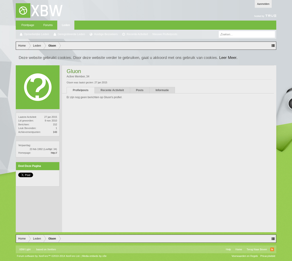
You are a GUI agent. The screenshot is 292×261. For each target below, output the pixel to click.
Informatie (162, 90)
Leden (66, 25)
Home (238, 249)
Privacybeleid (267, 256)
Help (228, 249)
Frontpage (27, 25)
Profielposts (81, 90)
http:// (54, 152)
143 (55, 132)
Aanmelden (263, 4)
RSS (272, 249)
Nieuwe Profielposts (164, 34)
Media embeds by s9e (94, 256)
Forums (48, 25)
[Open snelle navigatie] (273, 45)
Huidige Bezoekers (106, 34)
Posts (139, 90)
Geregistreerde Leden (71, 34)
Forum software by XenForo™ (48, 256)
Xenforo (51, 249)
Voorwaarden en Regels (245, 256)
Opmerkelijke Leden (36, 34)
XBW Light (25, 249)
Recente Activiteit (137, 34)
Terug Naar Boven (257, 249)
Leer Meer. (228, 57)
